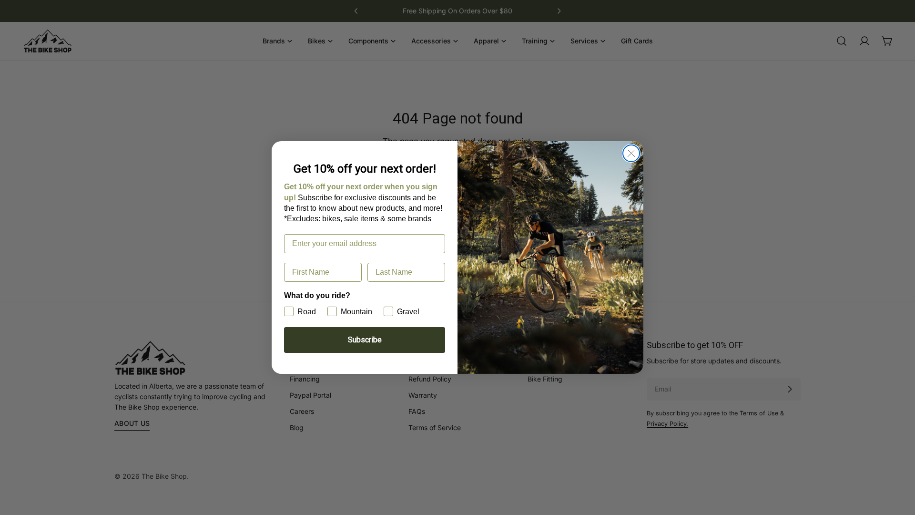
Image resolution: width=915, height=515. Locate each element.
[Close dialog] (631, 153)
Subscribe (365, 339)
